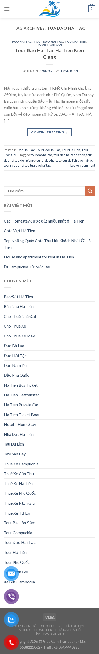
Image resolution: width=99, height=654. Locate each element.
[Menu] (7, 9)
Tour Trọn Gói (49, 44)
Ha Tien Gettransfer (21, 394)
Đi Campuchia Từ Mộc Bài (27, 266)
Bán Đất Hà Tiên (18, 296)
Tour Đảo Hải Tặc (48, 41)
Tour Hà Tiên (75, 41)
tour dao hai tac (41, 155)
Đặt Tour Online (50, 633)
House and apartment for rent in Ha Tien (39, 256)
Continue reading (49, 132)
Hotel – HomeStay (20, 424)
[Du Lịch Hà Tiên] (49, 9)
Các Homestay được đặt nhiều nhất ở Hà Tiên (44, 220)
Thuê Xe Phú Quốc (20, 493)
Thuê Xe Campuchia (21, 463)
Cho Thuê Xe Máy (19, 335)
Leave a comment (82, 165)
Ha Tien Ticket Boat (22, 414)
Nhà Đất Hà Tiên (19, 434)
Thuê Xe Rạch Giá (19, 503)
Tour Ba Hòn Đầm (19, 522)
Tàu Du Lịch (14, 443)
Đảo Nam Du (15, 365)
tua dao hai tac (40, 165)
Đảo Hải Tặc (22, 41)
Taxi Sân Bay (15, 453)
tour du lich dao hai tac (77, 160)
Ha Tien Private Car (21, 404)
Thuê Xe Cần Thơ (19, 473)
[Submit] (90, 191)
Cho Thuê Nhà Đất (20, 316)
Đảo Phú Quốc (16, 375)
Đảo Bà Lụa (14, 345)
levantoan (69, 70)
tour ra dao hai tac (16, 165)
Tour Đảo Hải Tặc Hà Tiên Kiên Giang (49, 53)
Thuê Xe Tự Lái (17, 513)
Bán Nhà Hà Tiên (19, 306)
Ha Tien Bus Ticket (21, 385)
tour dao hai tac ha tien (69, 155)
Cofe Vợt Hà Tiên (19, 230)
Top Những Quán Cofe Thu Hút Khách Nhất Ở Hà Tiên (47, 244)
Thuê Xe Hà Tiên (18, 483)
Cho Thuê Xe (15, 325)
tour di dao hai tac (47, 160)
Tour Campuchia (18, 532)
